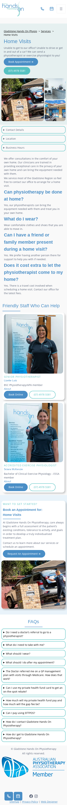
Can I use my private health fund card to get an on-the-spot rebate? (33, 689)
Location (11, 138)
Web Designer (49, 801)
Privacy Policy (30, 801)
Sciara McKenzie (13, 469)
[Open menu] (61, 8)
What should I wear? (18, 653)
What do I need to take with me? (25, 645)
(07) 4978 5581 (17, 70)
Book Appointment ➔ (20, 61)
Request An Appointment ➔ (24, 553)
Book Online (16, 394)
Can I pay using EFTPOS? (20, 713)
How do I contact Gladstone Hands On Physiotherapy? (27, 723)
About (7, 389)
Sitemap (14, 801)
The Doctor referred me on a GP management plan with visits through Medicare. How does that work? (32, 675)
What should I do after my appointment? (30, 662)
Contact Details (15, 130)
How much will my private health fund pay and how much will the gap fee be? (32, 702)
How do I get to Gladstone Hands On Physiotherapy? (26, 736)
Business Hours (15, 147)
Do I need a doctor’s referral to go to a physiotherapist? (27, 634)
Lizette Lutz (10, 380)
